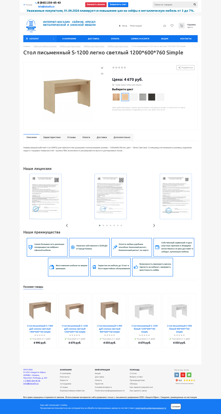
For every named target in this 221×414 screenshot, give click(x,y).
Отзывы (64, 387)
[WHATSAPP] (189, 375)
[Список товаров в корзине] (187, 27)
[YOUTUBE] (183, 375)
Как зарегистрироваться (141, 387)
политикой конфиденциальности (150, 408)
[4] (122, 67)
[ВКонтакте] (176, 375)
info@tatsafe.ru (46, 6)
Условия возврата (103, 387)
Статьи (133, 373)
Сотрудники (65, 384)
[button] (99, 225)
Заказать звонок (96, 4)
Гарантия (99, 384)
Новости (64, 380)
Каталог (34, 39)
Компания (66, 370)
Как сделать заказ (138, 391)
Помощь (135, 370)
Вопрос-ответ (136, 377)
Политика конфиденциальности (110, 391)
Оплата (115, 39)
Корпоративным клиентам (72, 391)
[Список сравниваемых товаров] (164, 26)
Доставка (93, 39)
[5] (125, 67)
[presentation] (66, 224)
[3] (119, 67)
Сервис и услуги (140, 39)
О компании (69, 39)
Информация (102, 370)
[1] (113, 67)
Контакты (186, 39)
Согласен (176, 406)
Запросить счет (118, 4)
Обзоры (133, 384)
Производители (137, 380)
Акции (164, 39)
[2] (116, 67)
